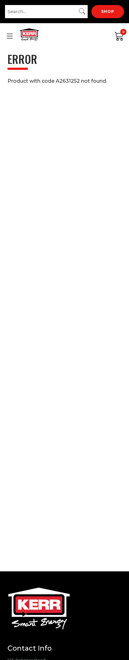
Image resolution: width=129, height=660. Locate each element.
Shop (107, 11)
